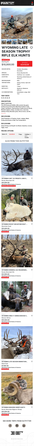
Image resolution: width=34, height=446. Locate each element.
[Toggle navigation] (32, 4)
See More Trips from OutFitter (17, 421)
